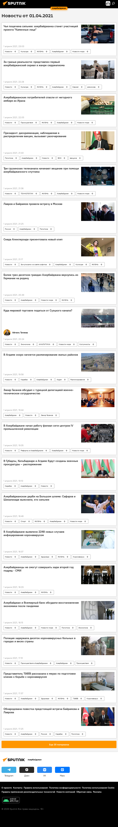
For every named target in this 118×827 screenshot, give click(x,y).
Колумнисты (84, 344)
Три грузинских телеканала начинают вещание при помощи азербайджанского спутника (41, 170)
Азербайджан (58, 51)
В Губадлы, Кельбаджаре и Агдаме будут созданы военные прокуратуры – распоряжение (41, 462)
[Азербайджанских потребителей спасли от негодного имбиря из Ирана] (97, 105)
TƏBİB (75, 698)
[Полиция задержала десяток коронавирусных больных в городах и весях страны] (97, 645)
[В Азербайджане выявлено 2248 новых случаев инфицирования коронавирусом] (97, 539)
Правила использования (36, 787)
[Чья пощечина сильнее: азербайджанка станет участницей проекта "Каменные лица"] (97, 34)
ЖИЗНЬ (40, 51)
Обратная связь (84, 791)
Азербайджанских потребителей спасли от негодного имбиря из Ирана (38, 99)
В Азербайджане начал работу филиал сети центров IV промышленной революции (38, 427)
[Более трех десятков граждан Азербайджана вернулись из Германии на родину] (97, 282)
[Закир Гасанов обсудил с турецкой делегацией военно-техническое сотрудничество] (97, 397)
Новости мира (78, 51)
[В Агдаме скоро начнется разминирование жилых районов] (97, 362)
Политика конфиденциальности (65, 787)
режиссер (91, 87)
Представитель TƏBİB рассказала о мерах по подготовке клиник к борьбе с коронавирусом (40, 675)
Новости (8, 51)
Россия (8, 229)
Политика (9, 158)
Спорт (23, 521)
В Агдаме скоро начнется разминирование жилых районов (41, 354)
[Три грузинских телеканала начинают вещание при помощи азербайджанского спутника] (97, 176)
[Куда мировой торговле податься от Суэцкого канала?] (97, 318)
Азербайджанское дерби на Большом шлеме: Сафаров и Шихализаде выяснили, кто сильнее (39, 498)
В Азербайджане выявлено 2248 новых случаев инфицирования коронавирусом (34, 533)
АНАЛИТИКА (44, 344)
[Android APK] (10, 800)
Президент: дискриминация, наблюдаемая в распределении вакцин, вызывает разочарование (35, 134)
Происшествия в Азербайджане (34, 663)
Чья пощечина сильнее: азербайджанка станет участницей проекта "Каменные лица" (41, 28)
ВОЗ (59, 158)
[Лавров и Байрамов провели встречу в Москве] (97, 211)
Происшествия (27, 122)
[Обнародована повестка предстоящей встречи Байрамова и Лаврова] (97, 716)
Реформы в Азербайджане (32, 450)
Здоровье (45, 557)
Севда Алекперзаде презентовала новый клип (33, 239)
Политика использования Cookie (98, 787)
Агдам (59, 379)
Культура (24, 51)
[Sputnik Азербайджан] (15, 6)
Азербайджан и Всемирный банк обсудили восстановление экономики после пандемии (41, 604)
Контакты (17, 787)
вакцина (73, 158)
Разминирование (77, 379)
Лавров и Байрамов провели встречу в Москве (33, 204)
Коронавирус (78, 557)
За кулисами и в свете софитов (34, 264)
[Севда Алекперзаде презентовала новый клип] (97, 247)
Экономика (25, 344)
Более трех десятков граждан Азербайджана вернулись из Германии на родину (41, 276)
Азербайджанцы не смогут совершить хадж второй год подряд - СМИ (39, 569)
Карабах (24, 379)
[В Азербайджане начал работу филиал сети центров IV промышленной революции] (97, 433)
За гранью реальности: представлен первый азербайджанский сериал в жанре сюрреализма (34, 63)
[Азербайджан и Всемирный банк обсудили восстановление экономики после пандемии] (97, 610)
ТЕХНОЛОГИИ (27, 193)
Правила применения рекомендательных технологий (28, 791)
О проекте (7, 787)
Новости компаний (65, 791)
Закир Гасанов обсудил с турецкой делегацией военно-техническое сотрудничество (39, 391)
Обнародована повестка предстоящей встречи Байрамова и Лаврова (41, 710)
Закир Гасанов (47, 415)
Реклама (97, 791)
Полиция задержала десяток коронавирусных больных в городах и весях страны (39, 639)
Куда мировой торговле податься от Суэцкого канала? (38, 310)
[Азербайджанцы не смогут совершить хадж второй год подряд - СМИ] (97, 575)
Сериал (75, 87)
